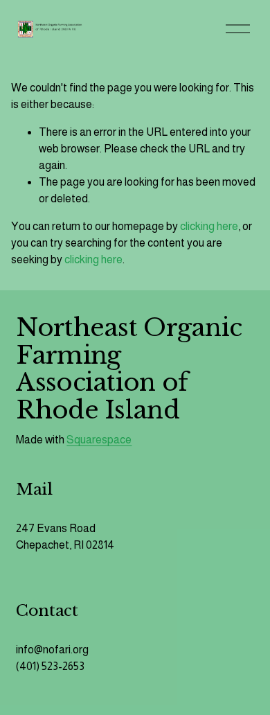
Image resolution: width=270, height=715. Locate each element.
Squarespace (99, 439)
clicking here (209, 226)
